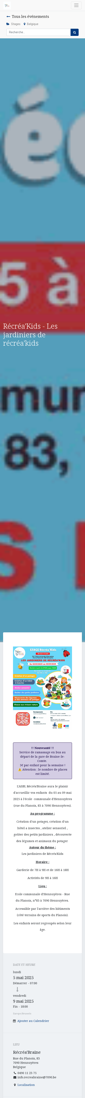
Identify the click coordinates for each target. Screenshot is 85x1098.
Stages (15, 24)
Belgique (32, 24)
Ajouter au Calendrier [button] (33, 1021)
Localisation (26, 1085)
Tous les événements (30, 16)
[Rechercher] (75, 32)
